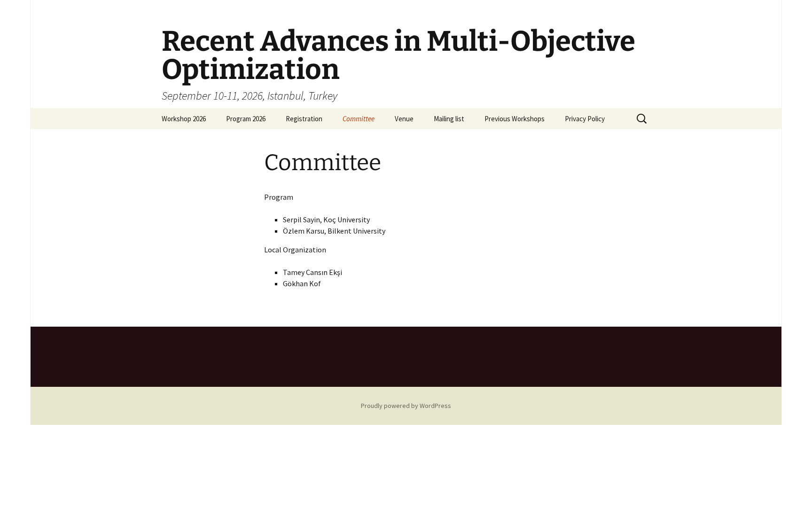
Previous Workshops (514, 118)
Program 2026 (245, 118)
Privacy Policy (585, 118)
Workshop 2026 (184, 118)
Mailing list (449, 118)
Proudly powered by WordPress (406, 405)
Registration (304, 118)
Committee (359, 118)
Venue (404, 118)
